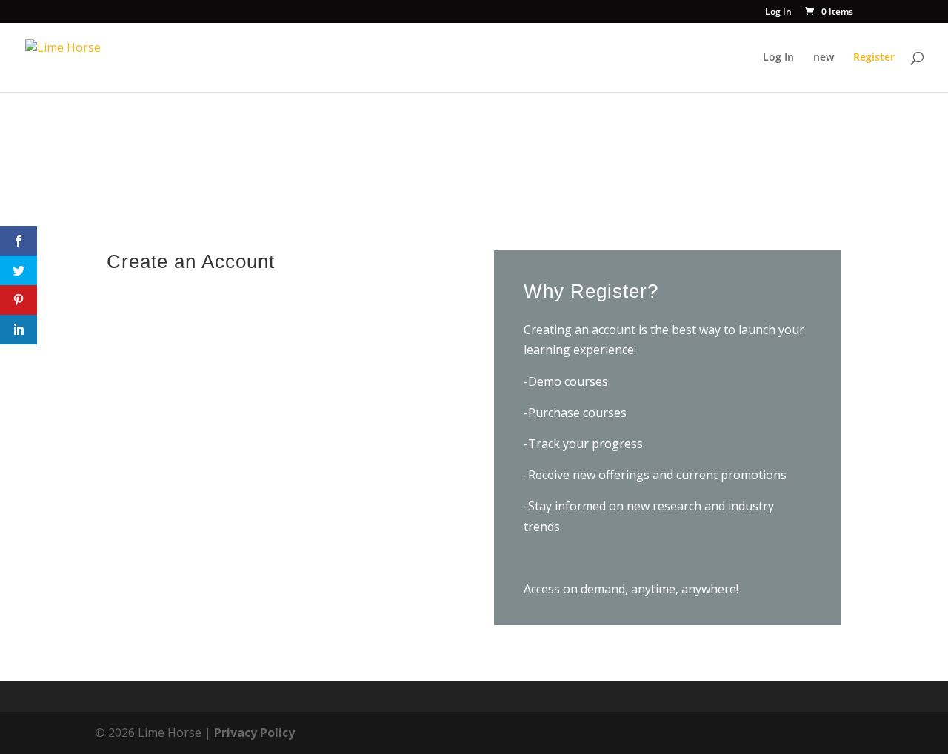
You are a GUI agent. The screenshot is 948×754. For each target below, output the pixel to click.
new (823, 58)
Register (874, 58)
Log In (778, 12)
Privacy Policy (254, 732)
